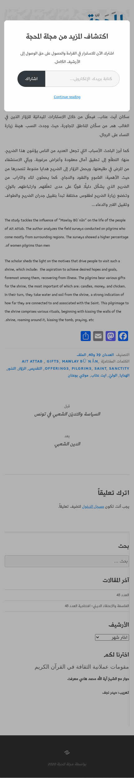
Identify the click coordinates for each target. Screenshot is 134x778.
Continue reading (67, 97)
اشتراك (31, 78)
